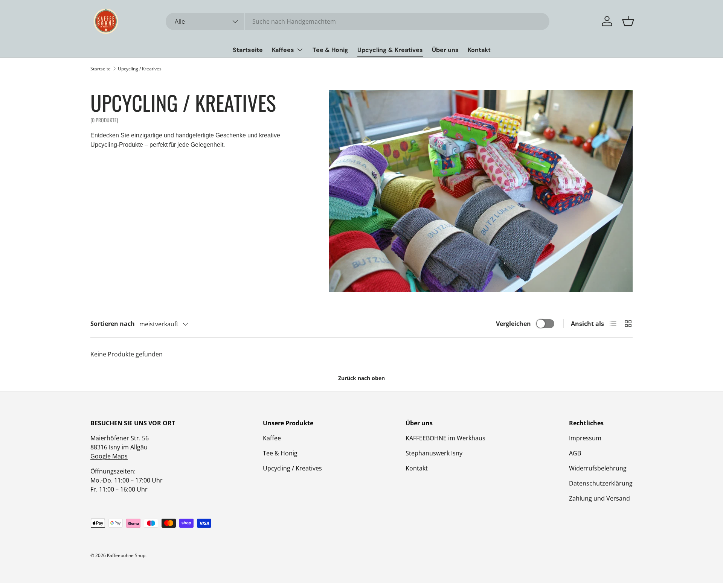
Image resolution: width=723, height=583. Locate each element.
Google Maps (109, 456)
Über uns (445, 50)
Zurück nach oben (361, 378)
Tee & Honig (330, 50)
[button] (628, 21)
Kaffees (283, 50)
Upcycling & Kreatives (390, 50)
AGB (575, 453)
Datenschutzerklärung (601, 483)
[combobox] (357, 21)
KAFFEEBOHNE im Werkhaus (445, 438)
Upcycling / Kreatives (140, 68)
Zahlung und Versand (599, 498)
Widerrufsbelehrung (598, 468)
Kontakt (479, 50)
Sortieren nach (112, 324)
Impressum (585, 438)
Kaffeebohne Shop (126, 555)
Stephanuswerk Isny (434, 453)
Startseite (248, 50)
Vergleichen (513, 324)
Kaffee (272, 438)
